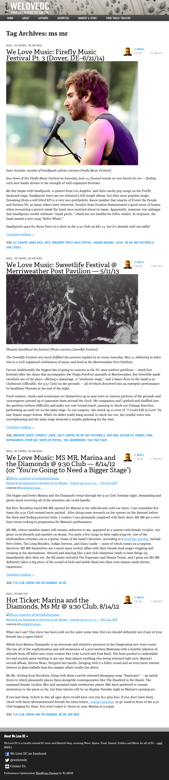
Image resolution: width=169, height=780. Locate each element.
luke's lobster (66, 435)
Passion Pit (127, 435)
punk (149, 435)
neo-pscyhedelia (144, 242)
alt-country (20, 242)
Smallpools (13, 247)
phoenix (140, 435)
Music (9, 45)
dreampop (57, 242)
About (25, 18)
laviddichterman (30, 488)
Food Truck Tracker (118, 18)
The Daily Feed (21, 593)
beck (47, 242)
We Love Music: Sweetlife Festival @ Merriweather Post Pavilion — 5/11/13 (62, 268)
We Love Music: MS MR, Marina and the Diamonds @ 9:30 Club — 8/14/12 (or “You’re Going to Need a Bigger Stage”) (68, 463)
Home (10, 18)
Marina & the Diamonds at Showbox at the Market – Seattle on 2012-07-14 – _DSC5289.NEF (61, 483)
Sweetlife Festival (50, 440)
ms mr (128, 242)
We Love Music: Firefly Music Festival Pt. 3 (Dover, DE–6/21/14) (55, 55)
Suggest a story (87, 18)
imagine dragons (103, 242)
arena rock (36, 242)
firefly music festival (78, 242)
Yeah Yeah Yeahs (97, 440)
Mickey (140, 49)
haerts (30, 435)
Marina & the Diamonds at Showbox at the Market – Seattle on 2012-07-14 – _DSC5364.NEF (62, 620)
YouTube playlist (136, 539)
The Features (20, 45)
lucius (119, 242)
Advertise (63, 18)
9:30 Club (18, 583)
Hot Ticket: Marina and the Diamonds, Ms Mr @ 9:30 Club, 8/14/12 (62, 603)
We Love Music (35, 45)
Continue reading (20, 234)
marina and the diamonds (41, 583)
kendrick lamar (45, 435)
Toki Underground (74, 440)
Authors (43, 18)
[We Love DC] (86, 8)
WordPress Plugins (47, 773)
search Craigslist (102, 702)
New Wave (112, 435)
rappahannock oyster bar (22, 440)
